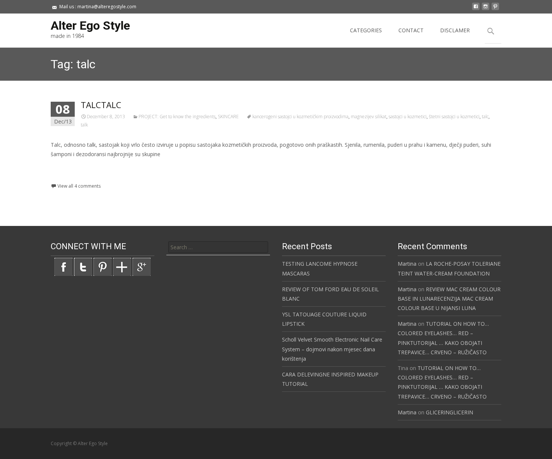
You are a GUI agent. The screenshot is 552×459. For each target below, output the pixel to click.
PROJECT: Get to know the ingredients (177, 116)
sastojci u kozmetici (408, 116)
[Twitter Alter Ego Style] (83, 266)
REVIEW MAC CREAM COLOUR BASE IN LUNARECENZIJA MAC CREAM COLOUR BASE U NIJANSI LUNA (449, 299)
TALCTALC (101, 104)
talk (84, 125)
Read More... (67, 177)
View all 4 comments (79, 186)
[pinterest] (495, 9)
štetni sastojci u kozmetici (454, 116)
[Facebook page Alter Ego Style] (63, 266)
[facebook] (476, 9)
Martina (407, 263)
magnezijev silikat (368, 116)
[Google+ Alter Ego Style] (142, 266)
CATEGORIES (366, 30)
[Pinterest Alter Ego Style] (103, 266)
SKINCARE (228, 116)
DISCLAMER (455, 30)
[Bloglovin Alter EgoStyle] (122, 266)
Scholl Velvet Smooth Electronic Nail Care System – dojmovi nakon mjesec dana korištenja (332, 349)
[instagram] (485, 9)
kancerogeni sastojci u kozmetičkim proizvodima (300, 116)
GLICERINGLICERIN (449, 412)
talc (485, 116)
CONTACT (411, 30)
